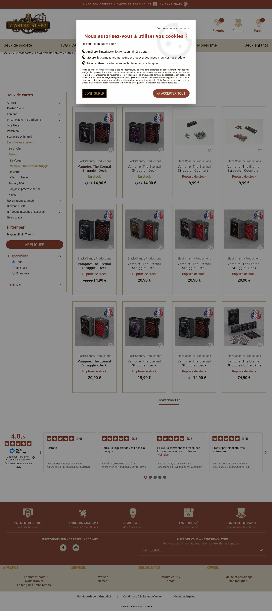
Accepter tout (172, 93)
